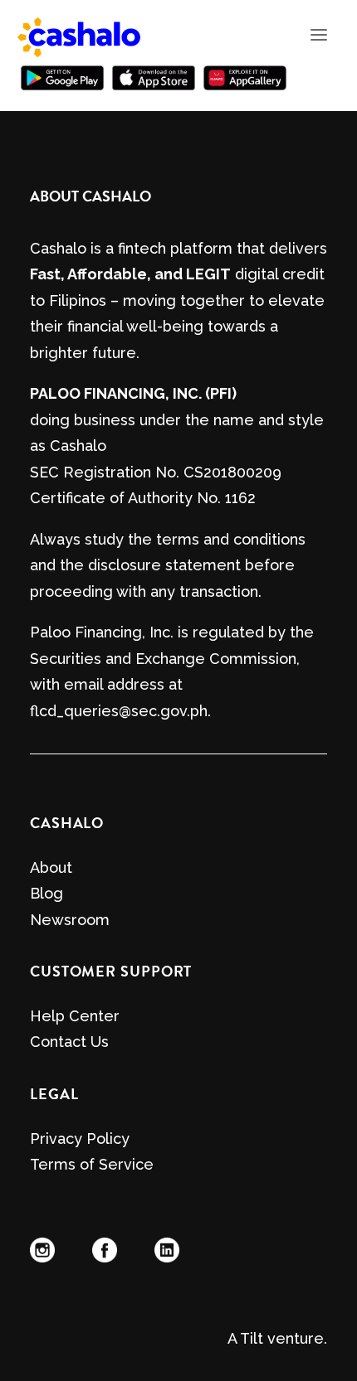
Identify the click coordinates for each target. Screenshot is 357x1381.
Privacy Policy (80, 1138)
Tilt (251, 1338)
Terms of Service (92, 1164)
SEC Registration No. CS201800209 (155, 472)
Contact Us (69, 1041)
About (51, 867)
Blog (46, 893)
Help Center (75, 1016)
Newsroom (70, 919)
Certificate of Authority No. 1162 (143, 497)
